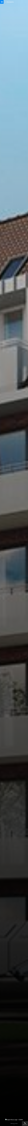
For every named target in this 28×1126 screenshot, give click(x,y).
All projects (10, 2)
